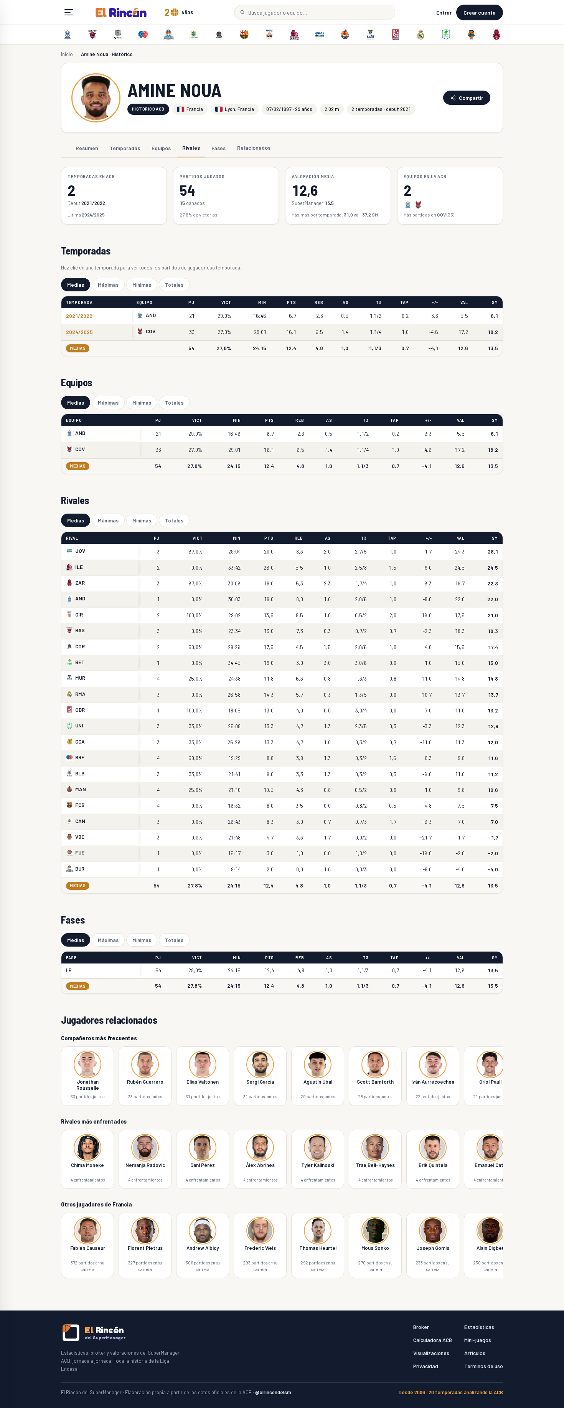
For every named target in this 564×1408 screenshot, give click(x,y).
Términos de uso (483, 1366)
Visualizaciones (431, 1353)
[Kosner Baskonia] (92, 34)
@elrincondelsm (273, 1392)
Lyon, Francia (239, 109)
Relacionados (253, 147)
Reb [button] (319, 302)
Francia (194, 109)
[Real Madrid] (420, 34)
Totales (174, 284)
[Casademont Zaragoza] (496, 34)
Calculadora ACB (432, 1340)
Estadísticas (479, 1327)
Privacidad (425, 1366)
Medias (75, 284)
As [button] (345, 302)
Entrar (444, 12)
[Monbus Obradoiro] (395, 34)
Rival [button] (72, 537)
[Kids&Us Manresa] (344, 34)
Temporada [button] (79, 302)
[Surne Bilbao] (118, 34)
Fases (218, 147)
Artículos (474, 1353)
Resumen (87, 147)
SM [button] (495, 302)
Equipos (161, 147)
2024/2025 (79, 332)
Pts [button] (291, 302)
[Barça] (244, 34)
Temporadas (125, 147)
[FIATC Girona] (269, 34)
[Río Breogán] (143, 34)
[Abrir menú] (68, 12)
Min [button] (262, 302)
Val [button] (464, 302)
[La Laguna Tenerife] (193, 34)
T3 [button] (378, 302)
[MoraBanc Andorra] (67, 34)
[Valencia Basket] (471, 34)
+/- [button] (435, 302)
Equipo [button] (144, 302)
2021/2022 (79, 315)
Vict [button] (226, 302)
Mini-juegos (477, 1340)
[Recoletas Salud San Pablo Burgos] (168, 34)
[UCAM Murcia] (370, 34)
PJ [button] (191, 302)
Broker (421, 1327)
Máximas (108, 284)
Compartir (471, 97)
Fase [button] (71, 957)
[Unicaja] (445, 34)
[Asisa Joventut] (320, 34)
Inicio (67, 54)
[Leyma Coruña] (219, 34)
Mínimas (141, 284)
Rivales (191, 147)
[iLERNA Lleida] (294, 34)
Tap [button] (404, 302)
